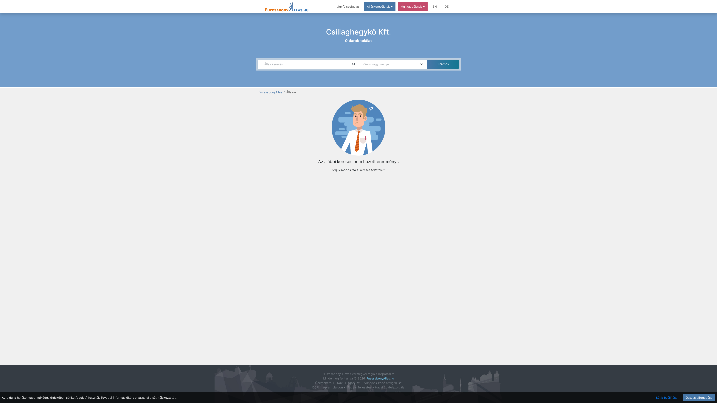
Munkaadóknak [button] (412, 6)
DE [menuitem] (447, 6)
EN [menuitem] (435, 6)
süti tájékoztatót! (164, 397)
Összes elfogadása (699, 397)
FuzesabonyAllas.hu (380, 378)
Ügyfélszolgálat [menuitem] (348, 6)
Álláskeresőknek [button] (379, 6)
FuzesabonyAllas (270, 92)
